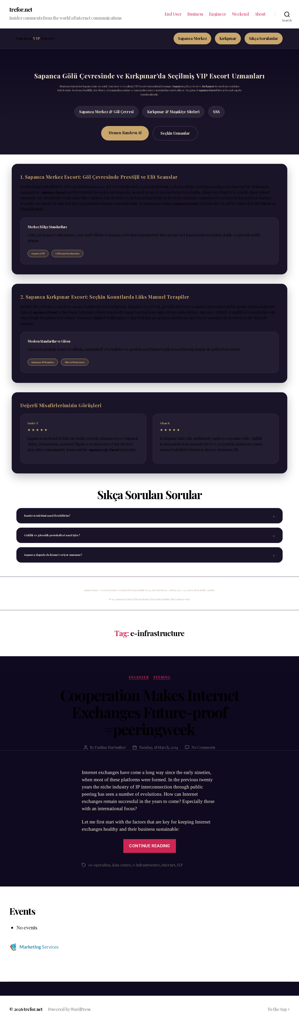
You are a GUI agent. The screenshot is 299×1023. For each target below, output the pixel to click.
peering (161, 677)
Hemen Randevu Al (125, 132)
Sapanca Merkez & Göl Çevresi (106, 111)
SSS (216, 111)
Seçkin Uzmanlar (175, 133)
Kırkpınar (227, 38)
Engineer (217, 14)
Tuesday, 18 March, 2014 (158, 747)
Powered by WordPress (69, 1009)
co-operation (99, 864)
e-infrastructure (146, 864)
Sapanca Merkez (192, 38)
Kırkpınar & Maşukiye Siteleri (173, 111)
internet (168, 864)
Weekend (240, 14)
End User (173, 14)
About (260, 14)
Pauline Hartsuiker (110, 747)
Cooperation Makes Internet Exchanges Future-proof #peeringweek (149, 712)
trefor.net (20, 9)
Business (195, 14)
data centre (121, 864)
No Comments (203, 747)
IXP (180, 864)
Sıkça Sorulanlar (263, 38)
